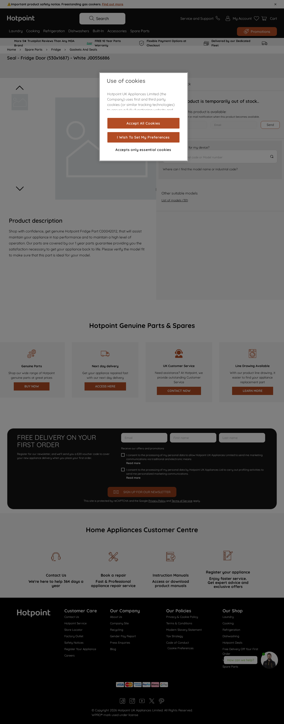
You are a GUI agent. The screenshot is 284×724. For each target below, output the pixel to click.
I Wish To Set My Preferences (143, 137)
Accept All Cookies (143, 123)
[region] (143, 116)
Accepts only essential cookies (143, 149)
